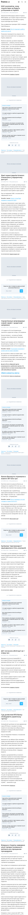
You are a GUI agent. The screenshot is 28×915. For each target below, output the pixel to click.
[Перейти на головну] (5, 2)
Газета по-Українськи (15, 376)
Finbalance (12, 785)
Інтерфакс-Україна (14, 74)
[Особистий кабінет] (18, 2)
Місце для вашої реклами (14, 87)
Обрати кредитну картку (10, 373)
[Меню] (25, 2)
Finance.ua (3, 150)
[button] (21, 291)
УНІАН (11, 590)
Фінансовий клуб (14, 518)
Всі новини (9, 150)
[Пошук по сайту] (22, 2)
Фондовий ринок (14, 12)
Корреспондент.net (14, 254)
